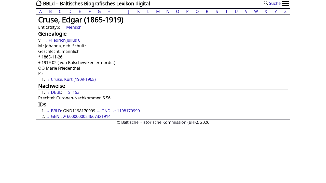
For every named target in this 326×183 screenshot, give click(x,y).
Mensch (74, 27)
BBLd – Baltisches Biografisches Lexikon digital (96, 3)
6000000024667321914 (89, 116)
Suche (274, 3)
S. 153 (73, 92)
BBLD (56, 111)
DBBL (56, 92)
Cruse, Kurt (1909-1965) (73, 79)
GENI (56, 116)
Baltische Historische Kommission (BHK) (159, 122)
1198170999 (128, 111)
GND (106, 111)
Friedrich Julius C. (65, 40)
